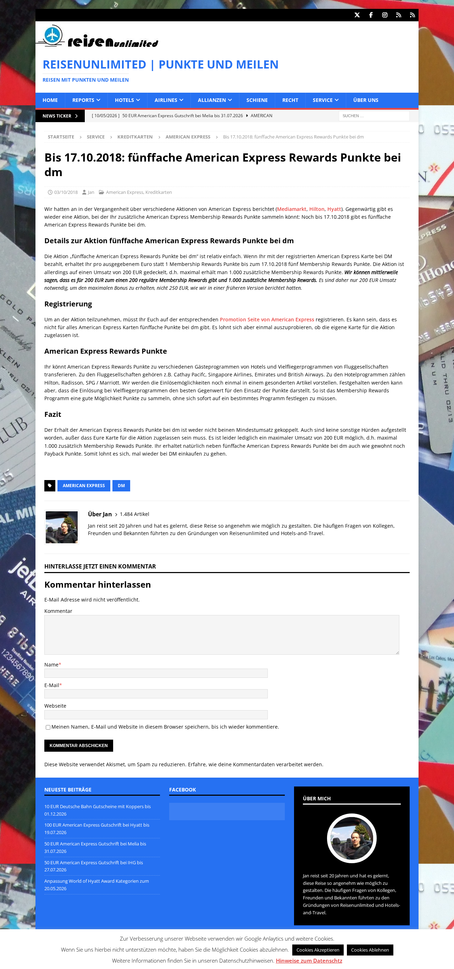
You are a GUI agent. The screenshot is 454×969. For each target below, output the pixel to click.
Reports (83, 100)
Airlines (166, 100)
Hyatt (334, 209)
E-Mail (51, 685)
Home (50, 100)
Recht (290, 100)
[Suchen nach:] (374, 115)
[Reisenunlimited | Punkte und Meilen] (96, 45)
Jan (91, 192)
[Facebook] (371, 15)
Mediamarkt (291, 209)
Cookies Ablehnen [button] (370, 950)
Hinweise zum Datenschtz (309, 960)
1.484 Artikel (134, 514)
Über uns (365, 100)
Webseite (55, 705)
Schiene (257, 100)
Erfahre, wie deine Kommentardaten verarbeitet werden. (255, 764)
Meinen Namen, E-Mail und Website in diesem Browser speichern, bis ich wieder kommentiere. (165, 726)
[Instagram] (384, 15)
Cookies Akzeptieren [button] (318, 950)
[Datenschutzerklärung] (398, 15)
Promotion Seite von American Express (267, 319)
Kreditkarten (135, 137)
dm (121, 486)
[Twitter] (357, 15)
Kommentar (58, 611)
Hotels (124, 100)
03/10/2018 (66, 192)
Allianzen (212, 100)
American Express (124, 192)
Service (323, 100)
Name (51, 664)
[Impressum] (412, 15)
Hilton (317, 209)
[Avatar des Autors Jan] (352, 856)
